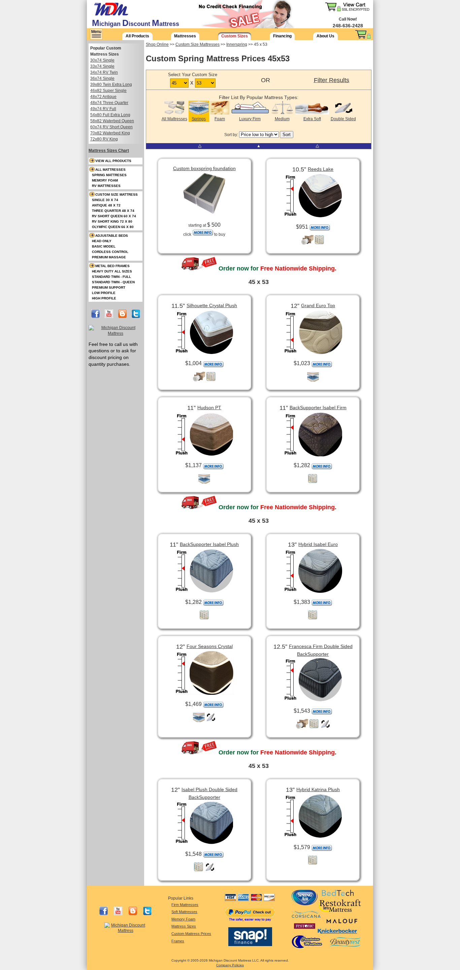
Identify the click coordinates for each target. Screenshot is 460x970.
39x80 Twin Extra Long (111, 84)
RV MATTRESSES (106, 186)
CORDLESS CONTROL (110, 252)
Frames (177, 941)
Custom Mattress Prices (191, 934)
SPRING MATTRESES (109, 175)
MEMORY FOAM (105, 180)
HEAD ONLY (101, 241)
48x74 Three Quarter (109, 102)
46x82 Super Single (108, 90)
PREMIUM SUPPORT (108, 287)
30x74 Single (102, 60)
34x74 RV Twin (104, 72)
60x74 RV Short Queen (111, 127)
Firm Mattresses (184, 905)
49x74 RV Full (103, 108)
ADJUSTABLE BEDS (111, 235)
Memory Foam (183, 919)
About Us (325, 36)
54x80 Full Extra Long (110, 114)
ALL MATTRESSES (110, 169)
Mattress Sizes (183, 926)
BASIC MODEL (104, 246)
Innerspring (236, 44)
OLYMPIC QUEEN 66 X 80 (113, 227)
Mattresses (185, 36)
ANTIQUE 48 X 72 (106, 205)
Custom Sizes (234, 36)
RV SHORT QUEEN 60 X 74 (114, 216)
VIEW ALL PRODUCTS (113, 161)
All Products (137, 36)
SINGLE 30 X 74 (105, 200)
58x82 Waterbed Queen (112, 121)
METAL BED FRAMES (112, 266)
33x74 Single (102, 66)
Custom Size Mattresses (197, 44)
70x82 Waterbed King (110, 133)
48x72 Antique (103, 96)
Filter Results (331, 80)
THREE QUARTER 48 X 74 (113, 211)
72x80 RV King (104, 139)
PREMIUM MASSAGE (109, 257)
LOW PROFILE (104, 293)
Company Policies (230, 965)
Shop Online (157, 44)
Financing (282, 36)
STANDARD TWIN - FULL (111, 277)
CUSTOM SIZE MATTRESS (116, 194)
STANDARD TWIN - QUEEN (113, 282)
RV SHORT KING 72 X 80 (112, 221)
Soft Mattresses (184, 912)
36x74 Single (102, 78)
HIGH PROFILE (104, 298)
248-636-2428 (348, 25)
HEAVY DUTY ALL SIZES (112, 271)
